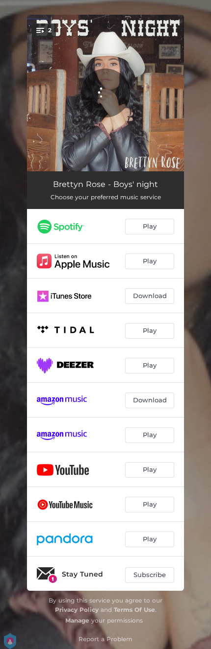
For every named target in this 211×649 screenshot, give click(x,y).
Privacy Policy (77, 609)
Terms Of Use (134, 609)
